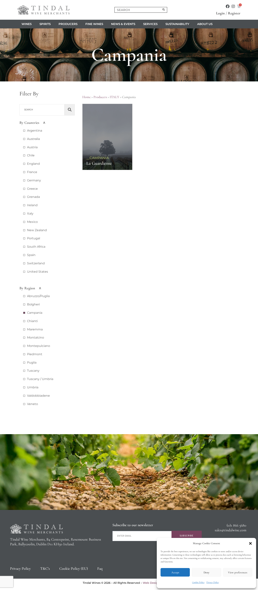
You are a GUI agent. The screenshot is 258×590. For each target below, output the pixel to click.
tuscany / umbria (40, 379)
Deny (206, 572)
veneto (32, 404)
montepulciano (38, 346)
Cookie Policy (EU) (73, 568)
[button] (250, 543)
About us (204, 24)
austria (32, 147)
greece (32, 188)
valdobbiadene (38, 395)
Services (150, 24)
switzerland (36, 263)
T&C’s (45, 568)
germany (34, 180)
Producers (68, 24)
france (32, 172)
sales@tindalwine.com (230, 530)
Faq (100, 568)
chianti (32, 321)
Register (234, 13)
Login (220, 13)
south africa (36, 246)
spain (31, 255)
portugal (33, 238)
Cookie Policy (198, 582)
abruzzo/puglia (38, 296)
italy (30, 213)
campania (34, 313)
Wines (27, 24)
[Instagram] (233, 6)
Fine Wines (94, 24)
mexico (32, 222)
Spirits (45, 24)
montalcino (35, 337)
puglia (31, 362)
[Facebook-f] (227, 6)
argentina (34, 130)
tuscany (33, 370)
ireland (32, 205)
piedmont (34, 354)
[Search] (164, 9)
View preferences (237, 572)
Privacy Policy (212, 582)
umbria (32, 387)
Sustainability (177, 24)
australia (33, 139)
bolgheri (33, 304)
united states (37, 271)
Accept (175, 572)
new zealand (37, 230)
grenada (33, 197)
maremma (35, 329)
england (33, 163)
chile (31, 155)
